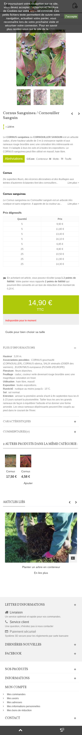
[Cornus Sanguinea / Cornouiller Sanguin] (24, 97)
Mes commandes (16, 694)
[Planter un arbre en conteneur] (41, 537)
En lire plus (41, 572)
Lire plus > (73, 182)
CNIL (52, 29)
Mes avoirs (13, 698)
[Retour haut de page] (20, 730)
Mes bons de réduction (19, 710)
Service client (19, 622)
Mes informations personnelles (23, 706)
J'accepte (71, 16)
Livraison (16, 612)
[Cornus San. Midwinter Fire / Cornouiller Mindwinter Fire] (10, 460)
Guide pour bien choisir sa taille (25, 332)
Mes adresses (14, 702)
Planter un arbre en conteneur (41, 567)
